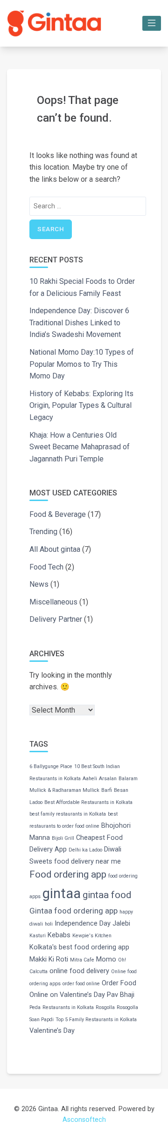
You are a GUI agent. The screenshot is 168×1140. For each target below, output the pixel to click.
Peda (35, 1007)
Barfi (106, 790)
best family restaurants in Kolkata (67, 814)
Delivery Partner (55, 619)
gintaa (61, 893)
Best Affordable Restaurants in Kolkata (88, 802)
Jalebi (121, 923)
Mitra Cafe (82, 960)
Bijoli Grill (63, 838)
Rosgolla (105, 1007)
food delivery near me (87, 861)
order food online (81, 984)
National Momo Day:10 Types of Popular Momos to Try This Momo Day (81, 364)
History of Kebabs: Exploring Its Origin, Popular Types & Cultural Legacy (81, 405)
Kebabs (59, 935)
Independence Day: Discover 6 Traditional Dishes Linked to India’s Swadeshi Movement (79, 322)
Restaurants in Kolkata (68, 1007)
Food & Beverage (57, 514)
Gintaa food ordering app (73, 910)
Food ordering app (67, 874)
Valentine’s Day (52, 1031)
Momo (106, 959)
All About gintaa (54, 549)
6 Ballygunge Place (50, 766)
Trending (43, 531)
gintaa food (107, 894)
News (39, 584)
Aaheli (90, 779)
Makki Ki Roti (48, 959)
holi (49, 924)
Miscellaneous (53, 601)
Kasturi (37, 936)
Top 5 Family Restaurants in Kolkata (96, 1019)
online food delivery (79, 971)
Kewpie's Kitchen (92, 936)
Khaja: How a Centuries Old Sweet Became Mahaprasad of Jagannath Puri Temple (79, 447)
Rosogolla (127, 1007)
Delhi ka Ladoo (85, 850)
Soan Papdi (41, 1019)
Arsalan (108, 779)
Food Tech (46, 567)
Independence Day (83, 923)
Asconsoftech (84, 1120)
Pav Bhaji (120, 995)
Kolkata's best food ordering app (79, 947)
